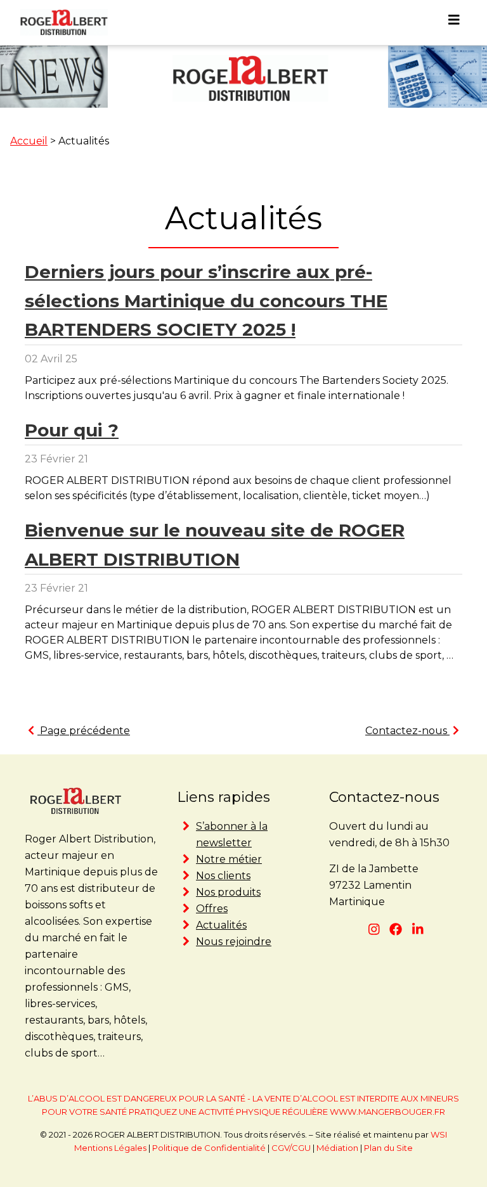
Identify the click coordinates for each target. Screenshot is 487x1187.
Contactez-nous (407, 731)
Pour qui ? (72, 430)
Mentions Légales (110, 1148)
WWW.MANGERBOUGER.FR (387, 1112)
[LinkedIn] (418, 929)
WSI (439, 1134)
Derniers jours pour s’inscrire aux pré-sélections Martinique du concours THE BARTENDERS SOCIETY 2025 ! (206, 300)
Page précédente (83, 731)
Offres (212, 909)
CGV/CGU (291, 1148)
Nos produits (228, 892)
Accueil (29, 141)
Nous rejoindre (233, 942)
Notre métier (229, 859)
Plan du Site (388, 1148)
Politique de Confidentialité (209, 1148)
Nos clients (223, 876)
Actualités (221, 925)
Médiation (337, 1148)
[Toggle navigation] (454, 22)
